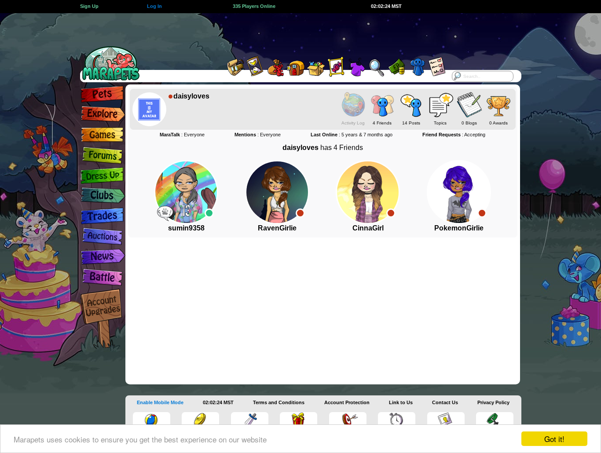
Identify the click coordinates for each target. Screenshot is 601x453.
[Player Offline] (300, 213)
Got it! (554, 438)
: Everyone (182, 134)
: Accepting (453, 134)
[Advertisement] (292, 33)
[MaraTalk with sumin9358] (165, 213)
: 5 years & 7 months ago (351, 134)
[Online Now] (209, 213)
